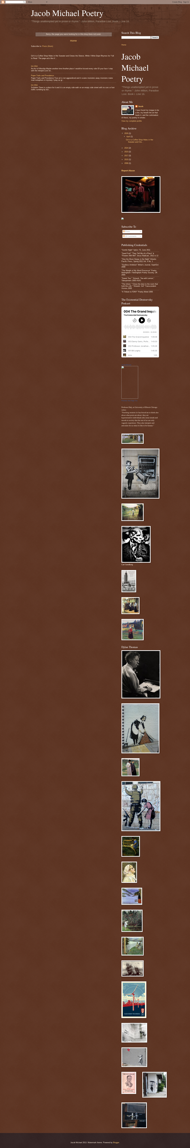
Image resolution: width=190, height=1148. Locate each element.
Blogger (116, 1142)
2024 (126, 148)
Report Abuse (128, 170)
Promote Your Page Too (129, 400)
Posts (127, 232)
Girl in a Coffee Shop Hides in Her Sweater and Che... (139, 141)
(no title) (34, 66)
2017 (126, 156)
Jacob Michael (126, 365)
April (128, 136)
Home (73, 40)
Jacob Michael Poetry (67, 12)
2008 (126, 163)
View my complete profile (131, 121)
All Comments (130, 236)
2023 (126, 152)
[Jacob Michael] (129, 398)
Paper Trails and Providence (42, 75)
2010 (126, 159)
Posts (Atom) (47, 46)
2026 (126, 133)
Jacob (140, 106)
